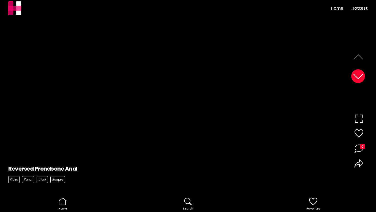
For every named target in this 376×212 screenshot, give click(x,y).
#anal (28, 179)
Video (14, 179)
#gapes (57, 179)
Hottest (360, 8)
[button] (358, 76)
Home (337, 8)
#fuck (42, 179)
